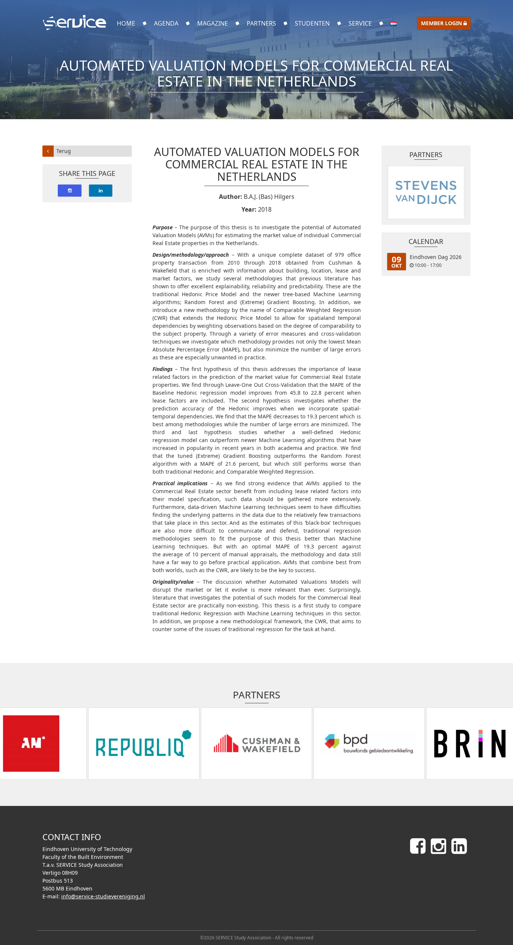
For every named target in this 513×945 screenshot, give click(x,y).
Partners (261, 23)
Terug (63, 150)
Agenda (166, 23)
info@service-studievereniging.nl (103, 896)
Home (126, 23)
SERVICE (360, 23)
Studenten (312, 23)
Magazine (212, 23)
